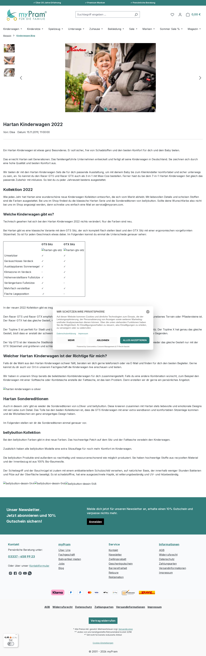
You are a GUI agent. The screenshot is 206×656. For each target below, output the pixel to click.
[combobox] (103, 14)
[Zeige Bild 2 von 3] (110, 109)
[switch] (11, 644)
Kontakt (113, 550)
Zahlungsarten (168, 563)
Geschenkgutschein (121, 563)
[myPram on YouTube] (25, 574)
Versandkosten (125, 629)
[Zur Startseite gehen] (25, 15)
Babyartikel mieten (69, 559)
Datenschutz (166, 559)
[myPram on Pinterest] (20, 574)
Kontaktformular (39, 565)
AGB (161, 550)
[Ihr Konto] (180, 14)
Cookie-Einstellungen (103, 643)
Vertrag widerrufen (103, 620)
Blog (61, 568)
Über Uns (64, 550)
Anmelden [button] (95, 521)
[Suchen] (136, 14)
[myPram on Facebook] (15, 574)
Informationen (169, 544)
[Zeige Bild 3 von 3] (115, 109)
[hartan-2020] (110, 77)
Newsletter (115, 554)
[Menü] (16, 635)
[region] (103, 77)
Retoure (113, 572)
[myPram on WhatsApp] (29, 574)
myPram (64, 544)
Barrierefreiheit (118, 568)
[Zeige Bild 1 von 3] (105, 109)
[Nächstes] (200, 77)
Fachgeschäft (66, 554)
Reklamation (116, 577)
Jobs (61, 563)
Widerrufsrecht (168, 554)
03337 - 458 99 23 (21, 556)
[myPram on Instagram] (10, 574)
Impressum (166, 572)
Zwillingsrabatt (117, 559)
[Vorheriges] (21, 77)
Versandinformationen (172, 568)
